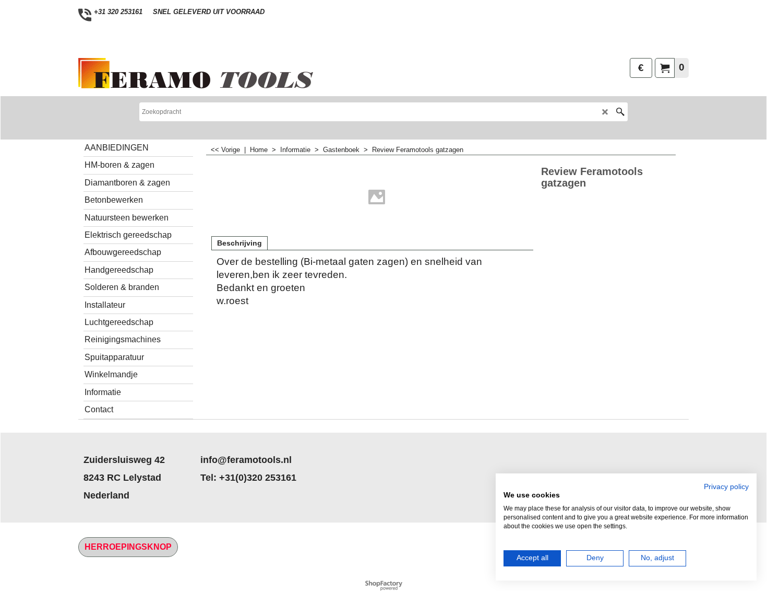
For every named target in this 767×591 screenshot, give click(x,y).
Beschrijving (239, 243)
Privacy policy (726, 487)
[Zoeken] (620, 111)
